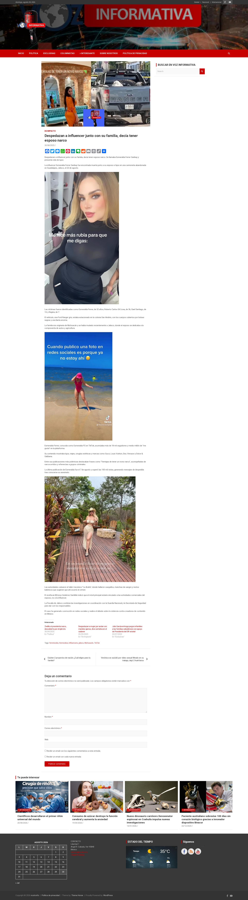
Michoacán (88, 643)
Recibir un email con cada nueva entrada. (64, 757)
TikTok (97, 643)
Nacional (205, 2)
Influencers (73, 643)
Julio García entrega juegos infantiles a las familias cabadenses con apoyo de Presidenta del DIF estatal (127, 629)
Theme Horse (77, 895)
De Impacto (50, 131)
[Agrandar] (115, 175)
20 (41, 867)
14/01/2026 (132, 826)
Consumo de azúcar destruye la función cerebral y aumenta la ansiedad (95, 818)
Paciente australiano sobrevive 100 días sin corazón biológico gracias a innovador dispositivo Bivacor (206, 819)
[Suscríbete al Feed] (191, 851)
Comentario (50, 686)
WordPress (108, 895)
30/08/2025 (49, 145)
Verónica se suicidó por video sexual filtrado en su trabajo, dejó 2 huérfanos (122, 659)
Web (46, 739)
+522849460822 (77, 855)
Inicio (21, 53)
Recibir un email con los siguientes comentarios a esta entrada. (74, 751)
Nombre (49, 717)
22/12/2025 (186, 826)
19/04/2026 (77, 823)
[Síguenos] (184, 851)
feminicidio (53, 643)
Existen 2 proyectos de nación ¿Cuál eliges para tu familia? (69, 659)
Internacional (216, 2)
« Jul (17, 883)
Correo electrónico (53, 728)
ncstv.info (35, 895)
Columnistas (67, 53)
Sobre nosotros (109, 53)
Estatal (196, 2)
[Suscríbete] (198, 851)
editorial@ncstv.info (79, 852)
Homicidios (63, 643)
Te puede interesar (28, 777)
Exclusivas (49, 53)
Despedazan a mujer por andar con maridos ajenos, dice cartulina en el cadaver (92, 629)
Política (33, 53)
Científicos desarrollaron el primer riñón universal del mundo (40, 818)
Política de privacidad (135, 53)
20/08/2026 (22, 823)
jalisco (81, 643)
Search (202, 71)
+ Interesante (87, 53)
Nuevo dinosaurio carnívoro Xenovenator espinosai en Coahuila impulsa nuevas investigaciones (150, 819)
